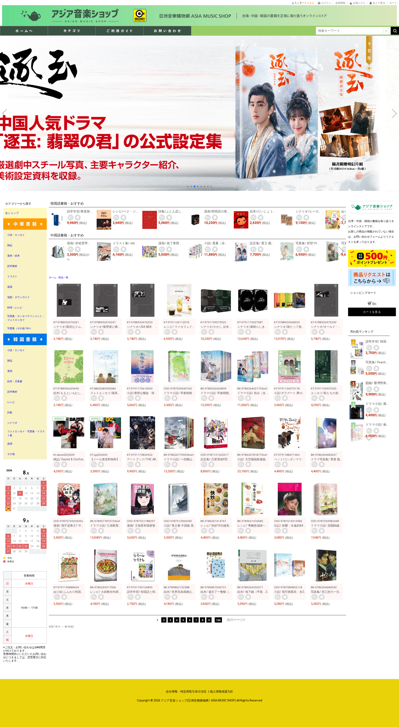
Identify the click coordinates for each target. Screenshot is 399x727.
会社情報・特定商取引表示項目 (186, 691)
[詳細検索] (386, 30)
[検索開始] (395, 31)
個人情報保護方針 (221, 691)
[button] (188, 186)
